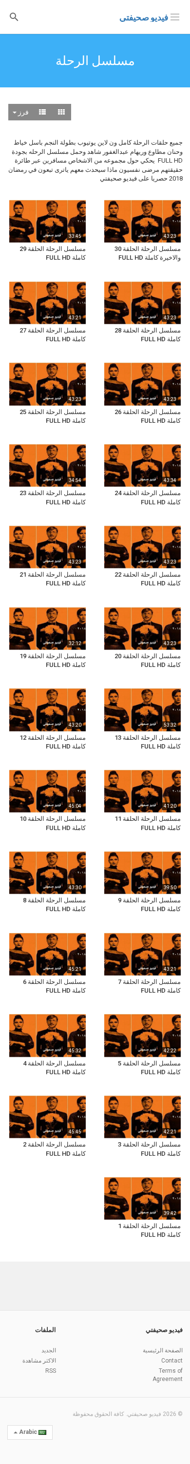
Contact (172, 1360)
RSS (50, 1370)
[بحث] (14, 16)
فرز (23, 112)
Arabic (28, 1432)
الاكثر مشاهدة (39, 1360)
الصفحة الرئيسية (163, 1350)
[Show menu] (175, 16)
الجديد (48, 1350)
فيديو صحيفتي (144, 17)
